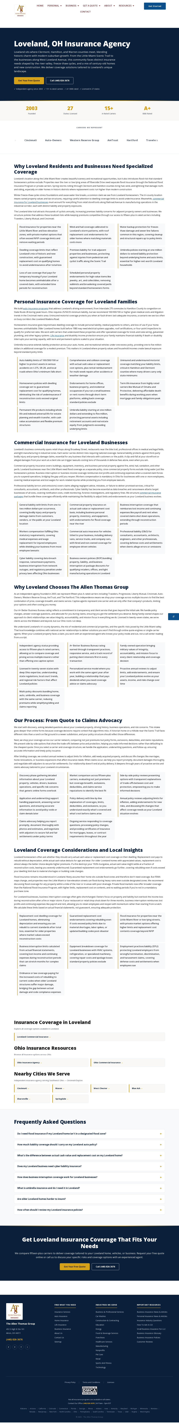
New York (52, 1412)
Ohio (75, 1412)
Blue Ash (137, 1088)
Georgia (82, 1408)
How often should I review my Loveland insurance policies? (50, 1209)
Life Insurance (60, 1325)
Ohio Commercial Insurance (108, 1062)
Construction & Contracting (107, 1320)
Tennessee (111, 1412)
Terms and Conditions (91, 1382)
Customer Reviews (145, 1341)
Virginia (134, 1412)
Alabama (23, 1408)
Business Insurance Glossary (149, 1333)
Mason (59, 1088)
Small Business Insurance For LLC (151, 1329)
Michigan (134, 1408)
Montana (154, 1408)
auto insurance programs (35, 308)
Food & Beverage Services (107, 1333)
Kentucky (114, 1408)
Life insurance (57, 335)
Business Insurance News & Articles (152, 1312)
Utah (127, 1412)
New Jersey (42, 1412)
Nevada (32, 1412)
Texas (120, 1412)
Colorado (52, 1408)
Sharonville (24, 1098)
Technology (101, 1367)
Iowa (106, 1408)
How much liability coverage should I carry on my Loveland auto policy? (57, 1144)
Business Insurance (63, 1329)
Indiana (98, 1408)
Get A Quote (90, 5)
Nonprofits (100, 1350)
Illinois (90, 1408)
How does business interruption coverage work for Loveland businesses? (57, 1177)
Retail (98, 1359)
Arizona (33, 1408)
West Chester (102, 1088)
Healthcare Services (104, 1341)
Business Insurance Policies (148, 1337)
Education (100, 1325)
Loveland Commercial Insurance (34, 1036)
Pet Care (99, 1354)
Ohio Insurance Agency (29, 1062)
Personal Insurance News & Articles (152, 1316)
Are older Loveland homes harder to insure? (41, 1198)
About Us (58, 1333)
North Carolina (64, 1412)
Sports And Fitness (104, 1363)
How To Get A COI (145, 1325)
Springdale (62, 1098)
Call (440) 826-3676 (59, 80)
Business (71, 5)
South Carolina (98, 1412)
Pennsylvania (85, 1412)
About (108, 5)
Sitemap (58, 1341)
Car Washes (101, 1316)
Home (40, 5)
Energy (98, 1329)
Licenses (110, 1382)
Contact (85, 11)
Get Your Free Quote (29, 80)
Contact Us (59, 1337)
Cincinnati (23, 1088)
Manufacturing (102, 1346)
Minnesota (144, 1408)
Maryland (124, 1408)
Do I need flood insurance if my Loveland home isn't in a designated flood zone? (61, 1133)
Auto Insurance (61, 1316)
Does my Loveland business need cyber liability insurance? (49, 1166)
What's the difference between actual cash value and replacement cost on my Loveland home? (70, 1155)
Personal (53, 5)
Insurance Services (62, 1312)
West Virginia (145, 1412)
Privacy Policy (70, 1382)
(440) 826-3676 (14, 1339)
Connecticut (63, 1408)
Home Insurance (62, 1320)
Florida (73, 1408)
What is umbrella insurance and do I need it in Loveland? (48, 1188)
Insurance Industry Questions (149, 1320)
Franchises (100, 1337)
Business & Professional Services (110, 1312)
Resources (125, 5)
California (42, 1408)
